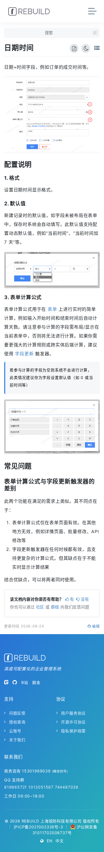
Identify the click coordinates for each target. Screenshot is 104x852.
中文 (59, 840)
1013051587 (41, 787)
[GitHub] (14, 682)
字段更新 (24, 353)
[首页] (29, 11)
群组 (55, 607)
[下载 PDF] (74, 48)
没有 (85, 599)
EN (50, 840)
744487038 (66, 787)
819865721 (15, 787)
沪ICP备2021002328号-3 (38, 826)
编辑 (96, 626)
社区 (40, 607)
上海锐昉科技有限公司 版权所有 (69, 821)
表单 (52, 309)
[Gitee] (6, 682)
